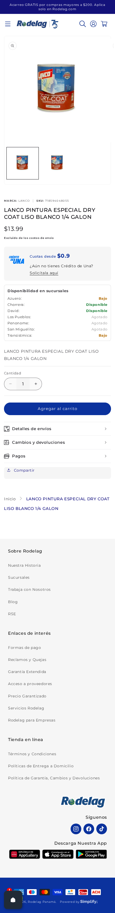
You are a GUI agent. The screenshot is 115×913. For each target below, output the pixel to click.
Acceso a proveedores (30, 683)
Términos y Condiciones (32, 754)
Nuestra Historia (24, 565)
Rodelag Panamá (42, 902)
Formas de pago (24, 647)
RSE (12, 613)
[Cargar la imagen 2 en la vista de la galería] (57, 163)
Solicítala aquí (44, 272)
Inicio (10, 498)
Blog (13, 601)
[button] (8, 24)
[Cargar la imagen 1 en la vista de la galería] (23, 163)
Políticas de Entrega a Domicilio (41, 766)
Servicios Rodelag (26, 708)
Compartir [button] (24, 470)
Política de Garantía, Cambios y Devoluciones (54, 778)
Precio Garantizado (27, 696)
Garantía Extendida (27, 671)
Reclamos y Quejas (27, 659)
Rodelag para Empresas (32, 720)
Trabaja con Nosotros (29, 589)
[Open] (13, 900)
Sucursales (19, 577)
